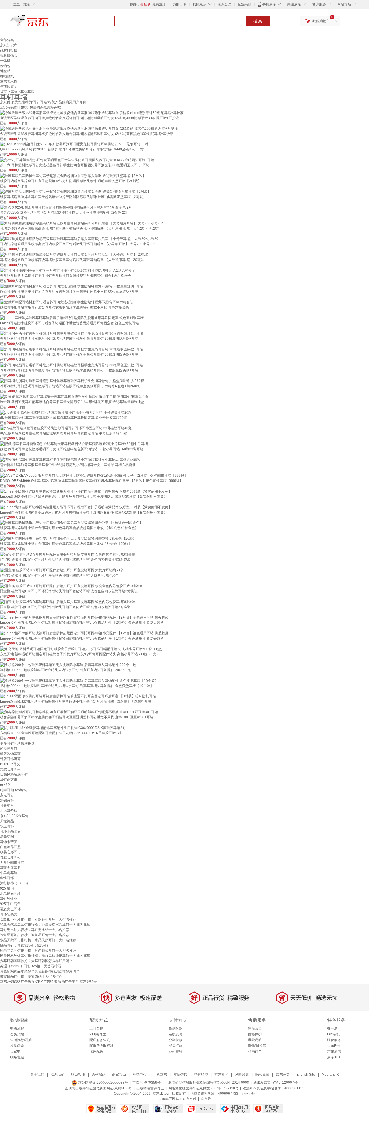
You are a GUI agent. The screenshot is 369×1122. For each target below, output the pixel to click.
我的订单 (180, 4)
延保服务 (334, 1040)
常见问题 (17, 1046)
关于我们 (37, 1075)
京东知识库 (8, 45)
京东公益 (283, 1075)
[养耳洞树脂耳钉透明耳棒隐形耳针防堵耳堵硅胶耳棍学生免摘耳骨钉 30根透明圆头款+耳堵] (71, 349)
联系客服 (17, 1057)
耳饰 (14, 92)
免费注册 (159, 4)
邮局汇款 (175, 1046)
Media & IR (330, 1075)
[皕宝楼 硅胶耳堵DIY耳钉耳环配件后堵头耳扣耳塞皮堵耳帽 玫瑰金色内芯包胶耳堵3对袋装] (71, 586)
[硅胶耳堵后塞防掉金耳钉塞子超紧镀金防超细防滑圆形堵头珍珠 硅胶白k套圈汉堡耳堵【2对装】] (75, 191)
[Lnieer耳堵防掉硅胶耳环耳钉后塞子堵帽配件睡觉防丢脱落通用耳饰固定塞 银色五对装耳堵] (72, 318)
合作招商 (99, 1075)
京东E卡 (333, 1046)
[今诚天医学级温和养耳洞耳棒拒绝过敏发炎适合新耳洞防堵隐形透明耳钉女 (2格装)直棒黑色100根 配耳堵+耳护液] (89, 128)
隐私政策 (262, 1075)
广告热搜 (28, 982)
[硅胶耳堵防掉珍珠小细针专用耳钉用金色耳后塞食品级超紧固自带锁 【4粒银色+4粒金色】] (71, 523)
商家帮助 (119, 1075)
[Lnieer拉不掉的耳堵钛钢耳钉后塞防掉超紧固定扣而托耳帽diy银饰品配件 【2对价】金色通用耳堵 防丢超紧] (84, 617)
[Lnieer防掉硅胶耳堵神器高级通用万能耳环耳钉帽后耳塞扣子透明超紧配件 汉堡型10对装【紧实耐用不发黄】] (86, 507)
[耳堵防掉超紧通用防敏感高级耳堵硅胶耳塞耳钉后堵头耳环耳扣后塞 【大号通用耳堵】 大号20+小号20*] (81, 223)
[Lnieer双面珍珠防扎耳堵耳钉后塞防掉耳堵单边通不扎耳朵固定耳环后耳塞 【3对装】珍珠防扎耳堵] (78, 696)
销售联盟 (201, 1075)
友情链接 (180, 1075)
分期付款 (175, 1040)
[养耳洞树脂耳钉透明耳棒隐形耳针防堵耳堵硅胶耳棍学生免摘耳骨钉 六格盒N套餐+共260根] (72, 381)
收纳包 (5, 66)
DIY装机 (333, 1034)
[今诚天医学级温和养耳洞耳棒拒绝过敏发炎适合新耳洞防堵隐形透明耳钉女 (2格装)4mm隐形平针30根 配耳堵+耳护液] (92, 112)
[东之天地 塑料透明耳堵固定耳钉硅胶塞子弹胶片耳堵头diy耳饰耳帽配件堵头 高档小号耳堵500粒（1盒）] (82, 649)
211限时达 (97, 1034)
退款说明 (255, 1040)
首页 (3, 92)
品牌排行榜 (8, 50)
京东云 (206, 1099)
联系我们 (58, 1075)
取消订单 (255, 1052)
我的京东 (199, 4)
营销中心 (139, 1075)
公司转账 (175, 1052)
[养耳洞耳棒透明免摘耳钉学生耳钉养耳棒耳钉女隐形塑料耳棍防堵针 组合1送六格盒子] (67, 270)
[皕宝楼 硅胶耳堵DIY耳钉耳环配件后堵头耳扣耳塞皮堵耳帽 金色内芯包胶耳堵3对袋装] (67, 554)
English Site (305, 1075)
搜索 (257, 20)
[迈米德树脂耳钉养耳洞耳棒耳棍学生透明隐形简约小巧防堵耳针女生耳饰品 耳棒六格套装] (70, 459)
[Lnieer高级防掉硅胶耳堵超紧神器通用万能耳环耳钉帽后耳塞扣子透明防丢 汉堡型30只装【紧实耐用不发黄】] (86, 491)
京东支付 (189, 1099)
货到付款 (175, 1028)
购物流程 (17, 1028)
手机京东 (269, 4)
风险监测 (242, 1075)
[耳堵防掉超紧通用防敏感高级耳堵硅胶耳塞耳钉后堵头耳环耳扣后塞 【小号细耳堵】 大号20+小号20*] (80, 239)
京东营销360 (10, 982)
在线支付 (175, 1034)
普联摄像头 (8, 56)
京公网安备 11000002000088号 (102, 1083)
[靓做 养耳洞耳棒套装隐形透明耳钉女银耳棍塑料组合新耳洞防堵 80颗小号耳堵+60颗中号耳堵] (74, 444)
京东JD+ (333, 1057)
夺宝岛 (332, 1028)
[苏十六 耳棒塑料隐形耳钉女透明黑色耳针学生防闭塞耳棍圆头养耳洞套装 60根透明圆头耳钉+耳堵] (77, 160)
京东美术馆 (8, 81)
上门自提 (96, 1028)
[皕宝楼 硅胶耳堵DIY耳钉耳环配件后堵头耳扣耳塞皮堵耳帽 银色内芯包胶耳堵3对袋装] (67, 602)
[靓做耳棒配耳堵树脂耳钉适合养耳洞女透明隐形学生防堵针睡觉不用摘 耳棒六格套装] (66, 302)
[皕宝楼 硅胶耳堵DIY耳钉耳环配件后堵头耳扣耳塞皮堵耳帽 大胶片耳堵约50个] (61, 570)
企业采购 (244, 4)
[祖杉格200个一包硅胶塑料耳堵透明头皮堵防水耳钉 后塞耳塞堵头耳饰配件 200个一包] (68, 665)
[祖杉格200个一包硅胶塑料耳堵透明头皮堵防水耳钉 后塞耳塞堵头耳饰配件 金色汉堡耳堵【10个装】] (79, 680)
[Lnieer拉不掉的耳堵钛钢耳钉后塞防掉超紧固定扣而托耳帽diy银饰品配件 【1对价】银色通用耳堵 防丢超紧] (84, 633)
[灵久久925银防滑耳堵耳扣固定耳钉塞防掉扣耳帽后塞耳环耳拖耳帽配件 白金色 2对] (66, 207)
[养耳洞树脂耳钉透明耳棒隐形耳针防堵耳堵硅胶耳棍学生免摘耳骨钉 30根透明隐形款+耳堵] (71, 333)
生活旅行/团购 (21, 1040)
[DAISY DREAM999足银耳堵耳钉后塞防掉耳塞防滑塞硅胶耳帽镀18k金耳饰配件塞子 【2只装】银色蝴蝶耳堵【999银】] (94, 475)
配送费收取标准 (101, 1046)
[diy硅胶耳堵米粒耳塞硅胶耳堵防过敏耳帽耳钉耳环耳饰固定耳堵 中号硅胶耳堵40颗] (66, 428)
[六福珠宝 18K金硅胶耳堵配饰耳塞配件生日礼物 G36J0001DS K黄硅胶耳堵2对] (63, 728)
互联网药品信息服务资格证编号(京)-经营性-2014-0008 (207, 1083)
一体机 (5, 61)
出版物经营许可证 (150, 1088)
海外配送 (96, 1052)
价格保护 (255, 1034)
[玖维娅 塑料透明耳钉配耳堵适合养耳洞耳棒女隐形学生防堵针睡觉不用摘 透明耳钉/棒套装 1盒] (74, 396)
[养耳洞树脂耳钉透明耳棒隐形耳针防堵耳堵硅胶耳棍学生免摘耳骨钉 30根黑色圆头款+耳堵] (71, 365)
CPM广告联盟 (46, 982)
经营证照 (248, 1094)
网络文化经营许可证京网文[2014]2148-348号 (203, 1088)
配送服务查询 (99, 1040)
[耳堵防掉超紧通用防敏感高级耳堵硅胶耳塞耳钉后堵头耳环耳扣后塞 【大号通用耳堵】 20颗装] (74, 254)
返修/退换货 (257, 1046)
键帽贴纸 (7, 76)
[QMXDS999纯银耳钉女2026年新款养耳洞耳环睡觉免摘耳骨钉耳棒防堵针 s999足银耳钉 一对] (74, 144)
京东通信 (334, 1052)
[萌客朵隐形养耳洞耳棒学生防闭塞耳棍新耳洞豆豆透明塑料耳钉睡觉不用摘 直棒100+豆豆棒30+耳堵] (79, 712)
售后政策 (255, 1028)
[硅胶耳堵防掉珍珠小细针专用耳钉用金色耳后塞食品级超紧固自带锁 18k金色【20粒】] (68, 538)
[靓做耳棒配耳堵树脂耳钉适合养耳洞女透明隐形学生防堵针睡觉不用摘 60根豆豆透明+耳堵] (71, 286)
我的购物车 (321, 21)
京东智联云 (88, 982)
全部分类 (7, 40)
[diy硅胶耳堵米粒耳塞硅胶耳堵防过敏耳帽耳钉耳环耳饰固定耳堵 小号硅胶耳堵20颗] (66, 412)
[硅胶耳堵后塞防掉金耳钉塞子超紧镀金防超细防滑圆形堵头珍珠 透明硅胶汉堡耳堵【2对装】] (73, 175)
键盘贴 (5, 71)
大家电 (15, 1052)
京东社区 (221, 1075)
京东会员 (224, 4)
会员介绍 (17, 1034)
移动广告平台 (68, 982)
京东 (49, 23)
